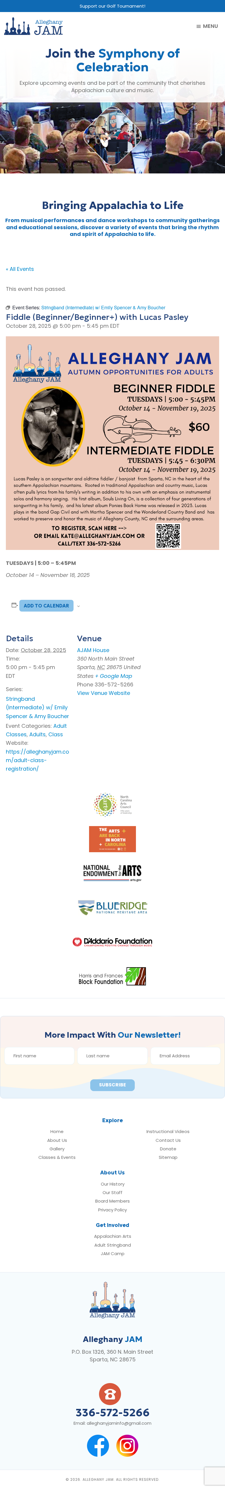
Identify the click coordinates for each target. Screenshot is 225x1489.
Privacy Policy (112, 1210)
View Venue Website (103, 693)
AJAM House (93, 650)
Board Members (112, 1201)
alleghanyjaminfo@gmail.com (119, 1423)
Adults (37, 734)
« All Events (20, 269)
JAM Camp (113, 1253)
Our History (113, 1184)
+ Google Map (113, 676)
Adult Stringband (112, 1245)
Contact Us (168, 1140)
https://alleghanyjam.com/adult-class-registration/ (37, 760)
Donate (168, 1149)
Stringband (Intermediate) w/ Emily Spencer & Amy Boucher (37, 707)
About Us (57, 1140)
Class (55, 734)
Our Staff (112, 1192)
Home (57, 1131)
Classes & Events (57, 1157)
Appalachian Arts (112, 1236)
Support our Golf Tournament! (112, 6)
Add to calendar (46, 606)
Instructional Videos (168, 1131)
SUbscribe (112, 1084)
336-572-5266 (113, 1412)
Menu (210, 26)
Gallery (57, 1149)
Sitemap (168, 1157)
